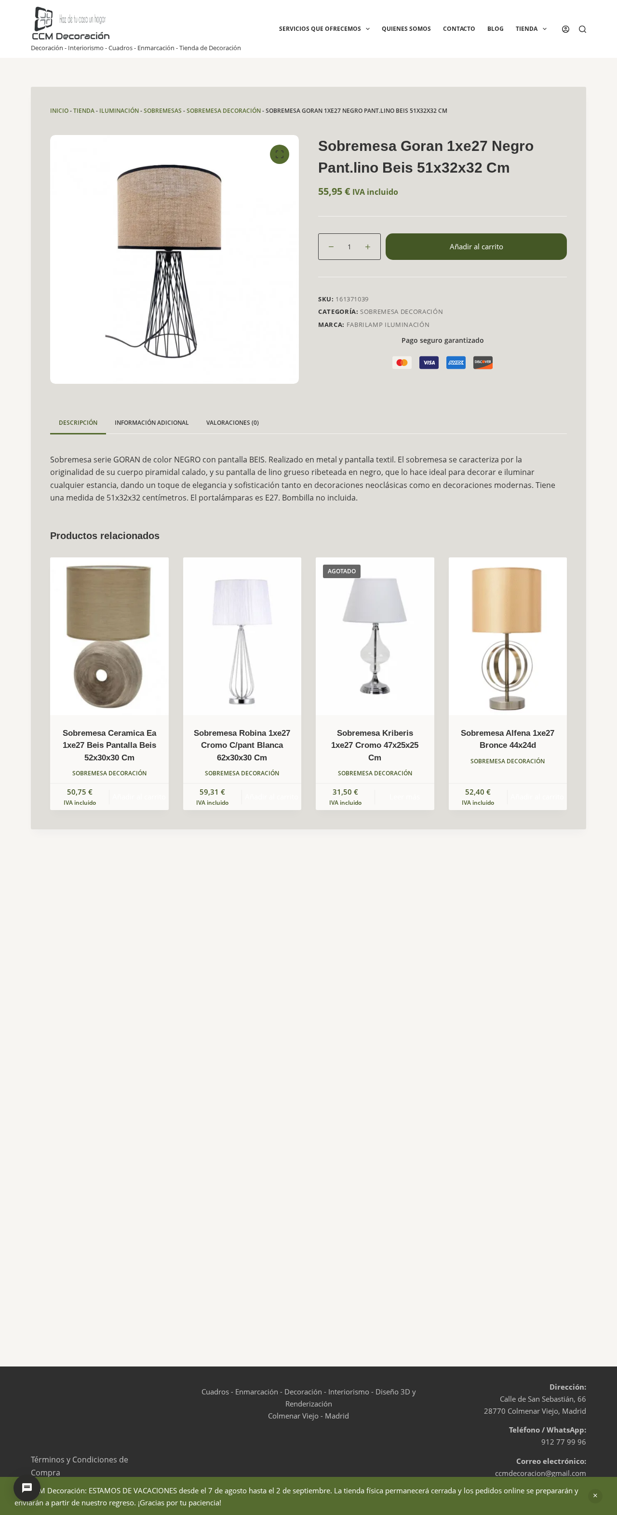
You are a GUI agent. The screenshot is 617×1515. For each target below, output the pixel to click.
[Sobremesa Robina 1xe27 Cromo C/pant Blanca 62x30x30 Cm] (242, 636)
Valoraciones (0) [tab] (232, 423)
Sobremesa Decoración (224, 111)
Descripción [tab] (78, 423)
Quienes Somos (406, 29)
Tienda (526, 29)
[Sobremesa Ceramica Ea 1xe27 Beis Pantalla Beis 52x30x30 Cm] (109, 636)
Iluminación (119, 111)
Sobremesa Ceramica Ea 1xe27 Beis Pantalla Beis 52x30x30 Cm (109, 745)
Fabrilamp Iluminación (388, 324)
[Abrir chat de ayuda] (26, 1487)
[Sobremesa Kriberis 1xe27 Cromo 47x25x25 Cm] (375, 636)
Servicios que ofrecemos (320, 29)
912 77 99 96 (563, 1442)
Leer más (404, 796)
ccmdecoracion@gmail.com (540, 1473)
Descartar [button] (595, 1496)
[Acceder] (565, 29)
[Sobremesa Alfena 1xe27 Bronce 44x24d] (508, 636)
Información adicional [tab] (152, 423)
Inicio (59, 111)
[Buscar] (582, 29)
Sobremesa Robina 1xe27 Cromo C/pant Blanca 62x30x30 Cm (242, 745)
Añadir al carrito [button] (139, 796)
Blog (495, 29)
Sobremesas (163, 111)
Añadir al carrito (476, 246)
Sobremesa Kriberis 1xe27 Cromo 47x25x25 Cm (374, 745)
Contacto (459, 29)
